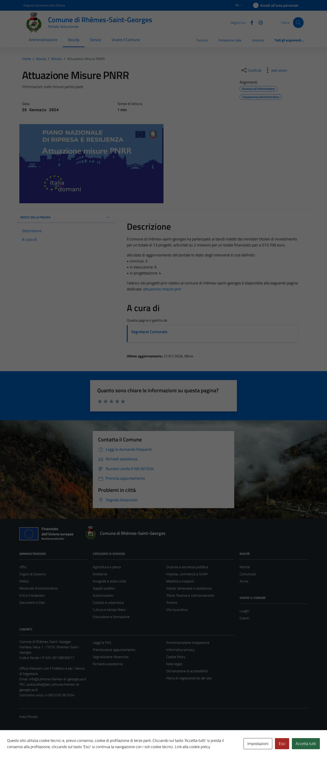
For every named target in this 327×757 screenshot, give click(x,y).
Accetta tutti (306, 744)
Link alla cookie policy (192, 747)
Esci (282, 744)
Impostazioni (257, 744)
